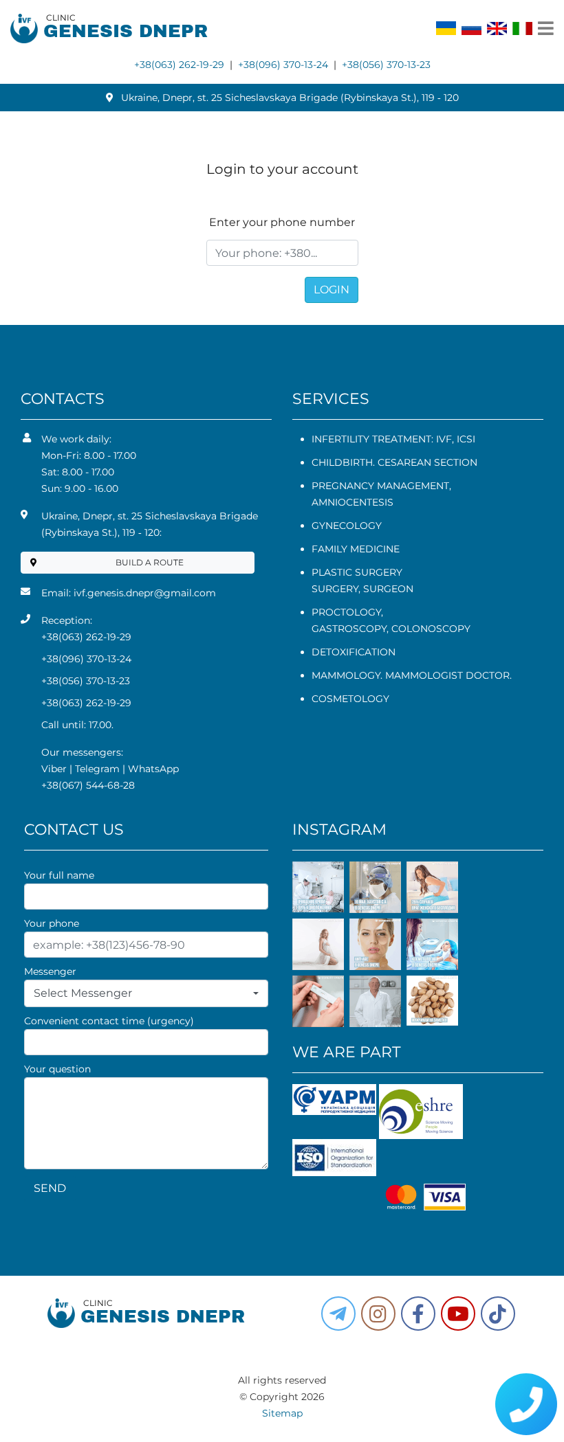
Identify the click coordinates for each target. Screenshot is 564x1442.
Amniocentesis (352, 502)
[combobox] (146, 993)
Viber (54, 769)
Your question (57, 1069)
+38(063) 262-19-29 (179, 64)
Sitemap (282, 1413)
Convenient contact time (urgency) (109, 1021)
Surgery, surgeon (362, 589)
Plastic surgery (357, 572)
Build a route (150, 562)
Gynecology (347, 525)
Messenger (50, 971)
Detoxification (353, 652)
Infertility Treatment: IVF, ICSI (393, 439)
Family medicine (356, 549)
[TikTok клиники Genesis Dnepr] (498, 1313)
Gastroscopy (349, 628)
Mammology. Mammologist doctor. (412, 675)
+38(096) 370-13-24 (283, 64)
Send (50, 1188)
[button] (418, 1313)
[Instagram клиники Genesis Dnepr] (378, 1313)
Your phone (51, 923)
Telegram (97, 769)
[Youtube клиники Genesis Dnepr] (458, 1313)
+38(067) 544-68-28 (88, 785)
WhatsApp (153, 769)
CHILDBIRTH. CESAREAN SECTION (394, 462)
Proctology (346, 612)
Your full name (59, 875)
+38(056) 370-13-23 (386, 64)
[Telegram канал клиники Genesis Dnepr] (338, 1313)
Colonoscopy (430, 628)
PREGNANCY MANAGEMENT (380, 486)
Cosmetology (350, 698)
